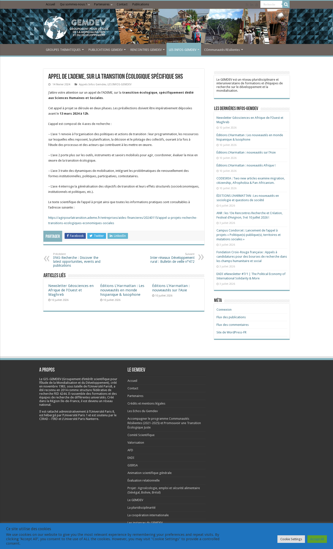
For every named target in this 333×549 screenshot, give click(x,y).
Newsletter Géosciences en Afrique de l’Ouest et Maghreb (71, 290)
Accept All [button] (317, 539)
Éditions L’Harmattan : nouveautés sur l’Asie (171, 288)
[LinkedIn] (252, 5)
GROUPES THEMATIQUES (63, 50)
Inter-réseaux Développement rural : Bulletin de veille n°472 (172, 258)
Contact (122, 4)
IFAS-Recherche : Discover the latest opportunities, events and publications (76, 260)
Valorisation (135, 442)
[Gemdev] (166, 27)
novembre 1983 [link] (54, 386)
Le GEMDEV (135, 500)
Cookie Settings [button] (291, 539)
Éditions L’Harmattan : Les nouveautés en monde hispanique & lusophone (122, 290)
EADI (130, 458)
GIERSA (132, 465)
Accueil (50, 4)
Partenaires (101, 4)
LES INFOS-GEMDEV (182, 50)
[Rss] (247, 5)
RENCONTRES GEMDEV (146, 50)
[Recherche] (286, 4)
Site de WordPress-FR (231, 332)
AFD (130, 450)
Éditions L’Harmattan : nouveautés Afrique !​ (245, 165)
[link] (54, 386)
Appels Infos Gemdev (92, 84)
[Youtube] (257, 5)
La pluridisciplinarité (141, 507)
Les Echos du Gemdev (142, 411)
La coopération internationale (148, 515)
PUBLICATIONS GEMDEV (105, 50)
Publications (140, 4)
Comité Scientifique (141, 435)
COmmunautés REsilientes (222, 50)
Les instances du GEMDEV (145, 523)
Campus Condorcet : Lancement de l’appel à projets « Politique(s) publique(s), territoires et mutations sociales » (248, 235)
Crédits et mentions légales (146, 403)
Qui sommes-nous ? (73, 4)
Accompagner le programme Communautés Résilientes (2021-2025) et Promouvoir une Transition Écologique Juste (164, 423)
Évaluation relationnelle (143, 480)
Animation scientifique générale (149, 473)
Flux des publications (231, 317)
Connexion (224, 309)
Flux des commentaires (232, 325)
